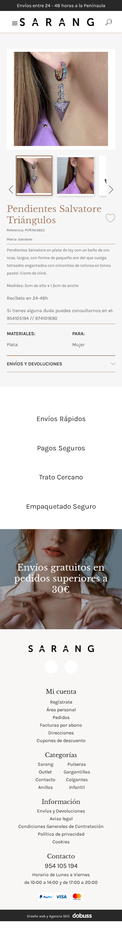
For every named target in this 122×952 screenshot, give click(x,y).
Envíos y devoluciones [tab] (34, 364)
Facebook (50, 666)
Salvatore (25, 239)
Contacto (45, 779)
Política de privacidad (61, 834)
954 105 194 (61, 866)
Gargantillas (77, 772)
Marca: (12, 239)
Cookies (61, 842)
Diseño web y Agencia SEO (48, 916)
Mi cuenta (61, 691)
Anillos (45, 787)
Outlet (45, 772)
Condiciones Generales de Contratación (61, 826)
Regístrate (61, 702)
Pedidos (61, 717)
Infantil (77, 787)
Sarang (45, 764)
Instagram (71, 666)
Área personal (61, 709)
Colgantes (77, 779)
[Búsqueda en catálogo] (108, 22)
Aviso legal (61, 818)
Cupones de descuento (61, 740)
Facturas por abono (61, 725)
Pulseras (77, 764)
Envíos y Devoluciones (61, 811)
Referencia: (15, 230)
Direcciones (61, 733)
